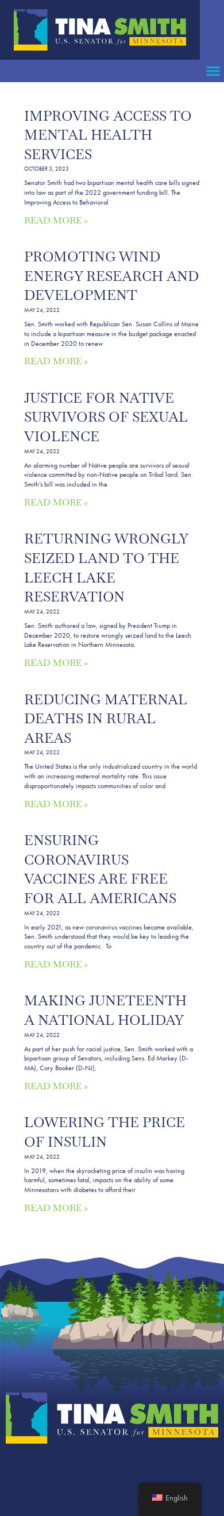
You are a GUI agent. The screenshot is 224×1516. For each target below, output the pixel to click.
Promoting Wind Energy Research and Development (111, 276)
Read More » (56, 220)
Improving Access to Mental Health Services (108, 135)
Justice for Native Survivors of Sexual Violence (106, 417)
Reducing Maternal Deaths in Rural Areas (105, 719)
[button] (213, 71)
